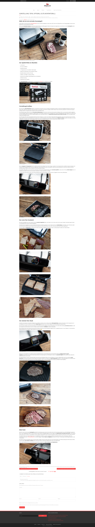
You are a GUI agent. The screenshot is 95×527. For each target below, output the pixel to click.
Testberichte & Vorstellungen (40, 16)
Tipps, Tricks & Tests (46, 16)
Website (59, 498)
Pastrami (38, 17)
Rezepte (43, 10)
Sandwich (42, 17)
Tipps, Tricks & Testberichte (57, 10)
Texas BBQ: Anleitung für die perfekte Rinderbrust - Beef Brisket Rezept (58, 515)
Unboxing (53, 17)
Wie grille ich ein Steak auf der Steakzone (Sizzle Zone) (55, 520)
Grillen (24, 17)
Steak (44, 17)
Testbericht (50, 17)
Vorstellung (56, 17)
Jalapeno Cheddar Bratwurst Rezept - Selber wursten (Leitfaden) (57, 516)
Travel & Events (49, 10)
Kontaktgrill (28, 17)
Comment (20, 487)
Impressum (39, 524)
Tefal (46, 17)
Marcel (22, 16)
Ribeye (40, 17)
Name (20, 498)
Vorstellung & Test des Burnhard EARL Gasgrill (54, 519)
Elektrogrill (21, 17)
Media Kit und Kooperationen (57, 524)
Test (47, 17)
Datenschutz (43, 524)
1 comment (31, 16)
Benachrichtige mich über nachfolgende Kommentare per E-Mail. (29, 502)
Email (40, 498)
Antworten (28, 476)
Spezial (38, 10)
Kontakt (35, 524)
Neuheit (32, 17)
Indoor (26, 17)
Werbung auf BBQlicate (49, 524)
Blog (33, 10)
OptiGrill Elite (34, 17)
